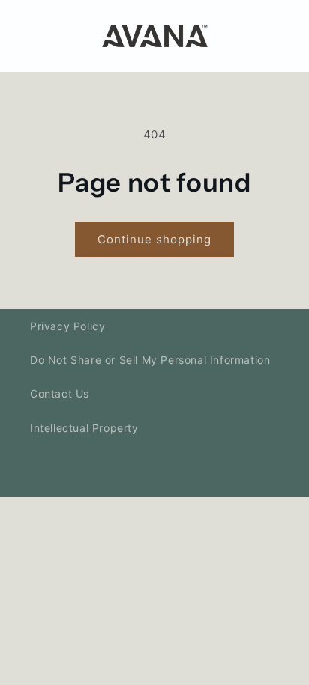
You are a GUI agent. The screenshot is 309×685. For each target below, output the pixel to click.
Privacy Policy (67, 326)
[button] (273, 35)
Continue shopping (155, 239)
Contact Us (59, 393)
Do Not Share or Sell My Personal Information (150, 359)
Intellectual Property (84, 427)
